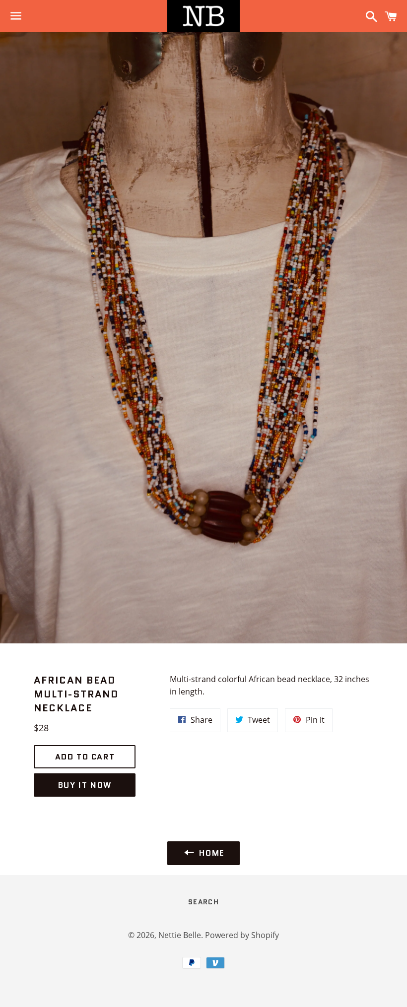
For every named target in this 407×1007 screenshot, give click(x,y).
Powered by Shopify (242, 935)
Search (203, 902)
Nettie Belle (179, 935)
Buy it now (85, 785)
